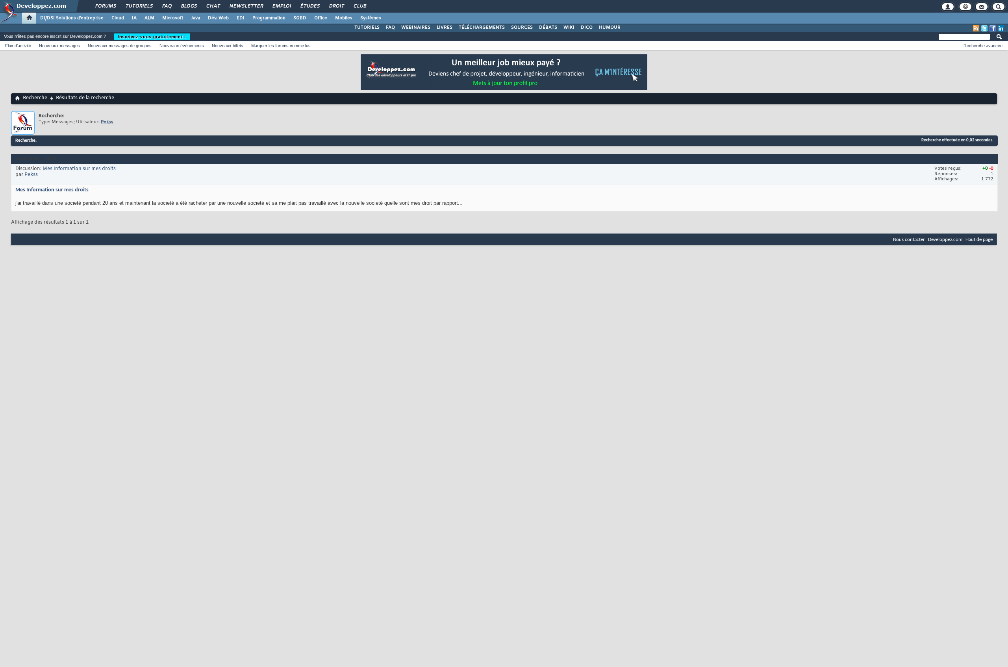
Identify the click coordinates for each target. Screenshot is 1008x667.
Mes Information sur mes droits (79, 169)
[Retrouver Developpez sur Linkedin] (1001, 28)
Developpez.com (945, 239)
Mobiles (343, 18)
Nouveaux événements (181, 45)
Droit (336, 6)
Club (359, 6)
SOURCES (522, 27)
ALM (149, 18)
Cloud (117, 18)
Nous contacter (909, 239)
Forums (105, 6)
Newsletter (245, 6)
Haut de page (979, 239)
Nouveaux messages (59, 45)
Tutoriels (138, 6)
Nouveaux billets (227, 45)
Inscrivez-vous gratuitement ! (152, 36)
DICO (587, 27)
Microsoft (172, 18)
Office (320, 18)
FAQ (166, 6)
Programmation (268, 18)
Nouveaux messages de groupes (120, 45)
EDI (241, 18)
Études (309, 6)
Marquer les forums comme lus (281, 45)
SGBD (299, 18)
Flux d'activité (18, 45)
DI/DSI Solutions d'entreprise (72, 18)
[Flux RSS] (976, 28)
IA (134, 18)
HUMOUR (610, 27)
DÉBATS (548, 27)
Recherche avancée (983, 45)
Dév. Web (218, 18)
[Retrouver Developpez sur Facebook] (992, 28)
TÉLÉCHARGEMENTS (482, 27)
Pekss (31, 175)
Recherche (35, 98)
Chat (212, 6)
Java (195, 18)
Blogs (188, 6)
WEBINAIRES (415, 27)
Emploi (281, 6)
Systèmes (370, 18)
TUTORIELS (367, 27)
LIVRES (444, 27)
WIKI (568, 27)
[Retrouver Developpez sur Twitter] (984, 28)
